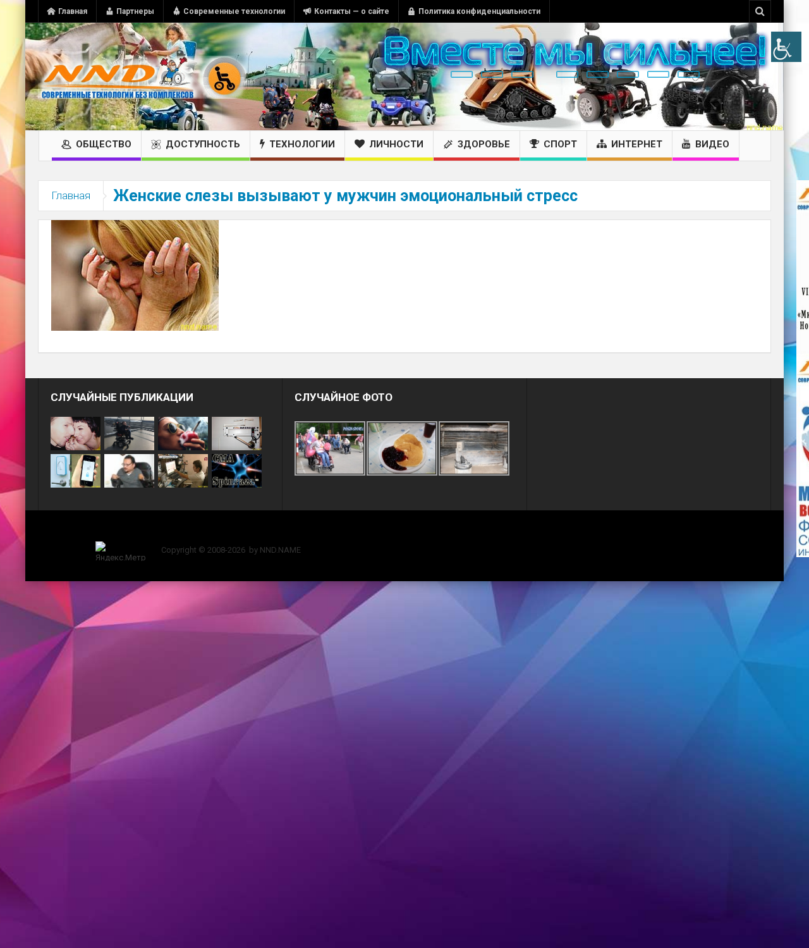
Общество (103, 144)
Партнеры (135, 11)
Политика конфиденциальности (479, 11)
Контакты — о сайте (351, 11)
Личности (396, 144)
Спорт (560, 144)
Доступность (203, 144)
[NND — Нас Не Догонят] (142, 76)
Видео (712, 144)
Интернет (636, 144)
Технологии (302, 144)
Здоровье (484, 144)
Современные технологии (234, 11)
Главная (72, 11)
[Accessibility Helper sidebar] (786, 47)
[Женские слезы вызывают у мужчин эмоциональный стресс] (135, 274)
